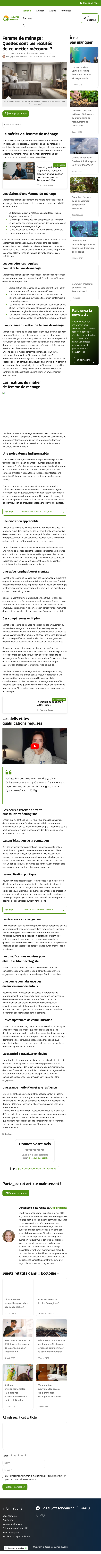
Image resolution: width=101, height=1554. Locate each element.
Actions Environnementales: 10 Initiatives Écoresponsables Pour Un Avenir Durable (16, 1393)
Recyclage (28, 18)
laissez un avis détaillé (38, 1157)
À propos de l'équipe (12, 1524)
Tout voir (83, 1507)
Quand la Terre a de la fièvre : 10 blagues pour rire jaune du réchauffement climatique (83, 118)
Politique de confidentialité (15, 1528)
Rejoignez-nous (91, 2)
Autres (52, 10)
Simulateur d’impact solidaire (16, 1536)
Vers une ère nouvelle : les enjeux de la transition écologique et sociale (49, 1391)
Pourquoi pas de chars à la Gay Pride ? (50, 703)
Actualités (66, 10)
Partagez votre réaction (14, 1548)
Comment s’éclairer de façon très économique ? (82, 287)
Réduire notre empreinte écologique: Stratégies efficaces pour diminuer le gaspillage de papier (51, 1346)
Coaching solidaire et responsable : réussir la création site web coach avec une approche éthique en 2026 (50, 174)
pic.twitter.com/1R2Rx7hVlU (29, 786)
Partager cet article (17, 113)
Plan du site (7, 1520)
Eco (41, 1514)
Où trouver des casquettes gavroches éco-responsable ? (16, 1303)
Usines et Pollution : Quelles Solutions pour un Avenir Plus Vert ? (84, 161)
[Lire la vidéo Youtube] (34, 746)
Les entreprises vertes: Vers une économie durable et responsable (81, 73)
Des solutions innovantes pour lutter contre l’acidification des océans (84, 246)
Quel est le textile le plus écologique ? (48, 1301)
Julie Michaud (59, 1207)
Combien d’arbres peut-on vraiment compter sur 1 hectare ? (81, 203)
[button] (23, 25)
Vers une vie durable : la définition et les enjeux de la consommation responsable (17, 1346)
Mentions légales (10, 1532)
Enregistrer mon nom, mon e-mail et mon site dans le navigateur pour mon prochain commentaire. (35, 1477)
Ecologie (27, 10)
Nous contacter (9, 1515)
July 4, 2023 (28, 790)
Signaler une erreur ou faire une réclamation (36, 1168)
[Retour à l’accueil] (11, 18)
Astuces (40, 10)
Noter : (5, 1455)
